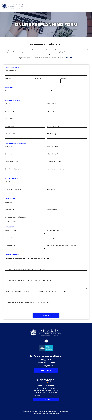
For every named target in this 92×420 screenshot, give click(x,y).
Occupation (8, 202)
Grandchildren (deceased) (54, 161)
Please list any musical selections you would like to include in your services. (27, 258)
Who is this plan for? (11, 71)
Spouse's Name (9, 126)
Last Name (63, 78)
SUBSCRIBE (46, 400)
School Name (9, 182)
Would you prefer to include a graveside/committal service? (64, 245)
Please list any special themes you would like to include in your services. (26, 269)
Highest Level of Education (13, 189)
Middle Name (37, 78)
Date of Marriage (51, 134)
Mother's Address (52, 111)
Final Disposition (10, 245)
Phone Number (51, 91)
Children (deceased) (52, 154)
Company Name (9, 210)
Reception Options (10, 238)
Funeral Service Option (53, 230)
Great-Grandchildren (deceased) (56, 169)
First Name (8, 78)
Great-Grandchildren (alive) (13, 169)
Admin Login (55, 414)
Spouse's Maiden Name (53, 126)
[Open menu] (87, 6)
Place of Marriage (10, 134)
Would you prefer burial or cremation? (58, 238)
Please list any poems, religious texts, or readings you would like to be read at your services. (31, 280)
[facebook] (46, 341)
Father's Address (51, 104)
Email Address (9, 91)
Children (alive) (9, 154)
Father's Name (9, 104)
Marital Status (9, 119)
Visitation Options (10, 230)
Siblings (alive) (9, 147)
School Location (51, 189)
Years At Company (52, 210)
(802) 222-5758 (68, 58)
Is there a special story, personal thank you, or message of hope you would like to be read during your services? (37, 291)
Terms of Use (46, 414)
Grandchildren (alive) (11, 161)
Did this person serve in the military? (15, 217)
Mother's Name (9, 111)
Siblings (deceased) (52, 147)
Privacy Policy (37, 414)
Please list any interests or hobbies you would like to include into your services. (28, 303)
